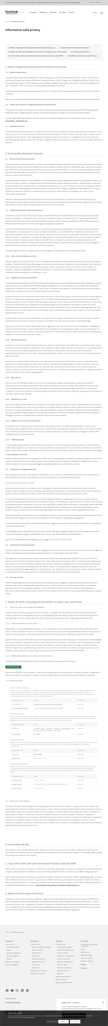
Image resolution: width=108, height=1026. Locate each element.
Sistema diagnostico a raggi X (41, 947)
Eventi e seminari (61, 979)
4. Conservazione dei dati (80, 52)
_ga (41, 728)
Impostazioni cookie (13, 667)
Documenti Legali (86, 955)
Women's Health (37, 950)
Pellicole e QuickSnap (14, 953)
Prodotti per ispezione (64, 967)
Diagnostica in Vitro (38, 962)
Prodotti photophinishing (65, 950)
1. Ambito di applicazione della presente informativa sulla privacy (31, 48)
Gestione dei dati (62, 970)
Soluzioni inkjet (62, 965)
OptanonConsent (55, 704)
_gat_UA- (39, 730)
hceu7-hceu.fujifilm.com (19, 708)
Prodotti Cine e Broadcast (65, 956)
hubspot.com (16, 788)
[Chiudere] (103, 1002)
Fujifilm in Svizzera (87, 961)
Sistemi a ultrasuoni (38, 959)
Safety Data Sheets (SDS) (64, 982)
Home (7, 21)
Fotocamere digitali (13, 947)
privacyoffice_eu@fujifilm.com (16, 121)
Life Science (36, 965)
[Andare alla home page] (11, 12)
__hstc (35, 728)
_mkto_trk (55, 730)
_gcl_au (47, 730)
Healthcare (35, 941)
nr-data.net (15, 734)
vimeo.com (15, 758)
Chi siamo (84, 941)
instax (9, 950)
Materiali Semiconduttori (65, 962)
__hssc (55, 728)
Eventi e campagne (11, 965)
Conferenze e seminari (38, 973)
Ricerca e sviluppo (87, 958)
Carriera (84, 968)
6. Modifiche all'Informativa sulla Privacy (82, 56)
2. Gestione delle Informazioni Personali (74, 48)
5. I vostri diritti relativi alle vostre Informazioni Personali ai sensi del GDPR (35, 56)
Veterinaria (35, 967)
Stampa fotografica (13, 956)
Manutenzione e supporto (39, 970)
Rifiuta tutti (63, 1021)
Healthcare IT (36, 953)
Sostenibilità (85, 952)
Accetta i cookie (75, 1021)
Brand (83, 949)
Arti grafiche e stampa (64, 947)
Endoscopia (35, 956)
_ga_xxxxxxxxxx (64, 728)
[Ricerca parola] (101, 13)
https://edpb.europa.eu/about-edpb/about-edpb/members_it (57, 885)
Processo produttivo (63, 959)
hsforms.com (16, 780)
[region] (54, 1018)
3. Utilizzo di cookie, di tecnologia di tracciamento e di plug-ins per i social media (37, 52)
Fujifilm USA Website (94, 2)
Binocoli (9, 959)
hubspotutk (36, 754)
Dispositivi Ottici (62, 953)
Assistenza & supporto (12, 962)
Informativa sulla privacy (29, 1017)
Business (59, 941)
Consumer (9, 941)
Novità (83, 964)
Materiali (60, 973)
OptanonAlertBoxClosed (40, 704)
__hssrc (47, 728)
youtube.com (16, 784)
